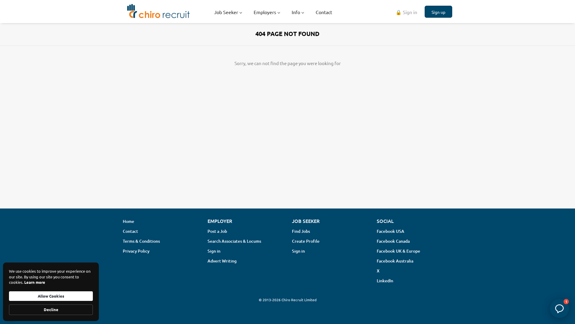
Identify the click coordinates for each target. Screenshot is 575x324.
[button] (559, 308)
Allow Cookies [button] (51, 295)
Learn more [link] (34, 282)
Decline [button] (51, 309)
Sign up (438, 12)
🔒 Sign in (406, 12)
